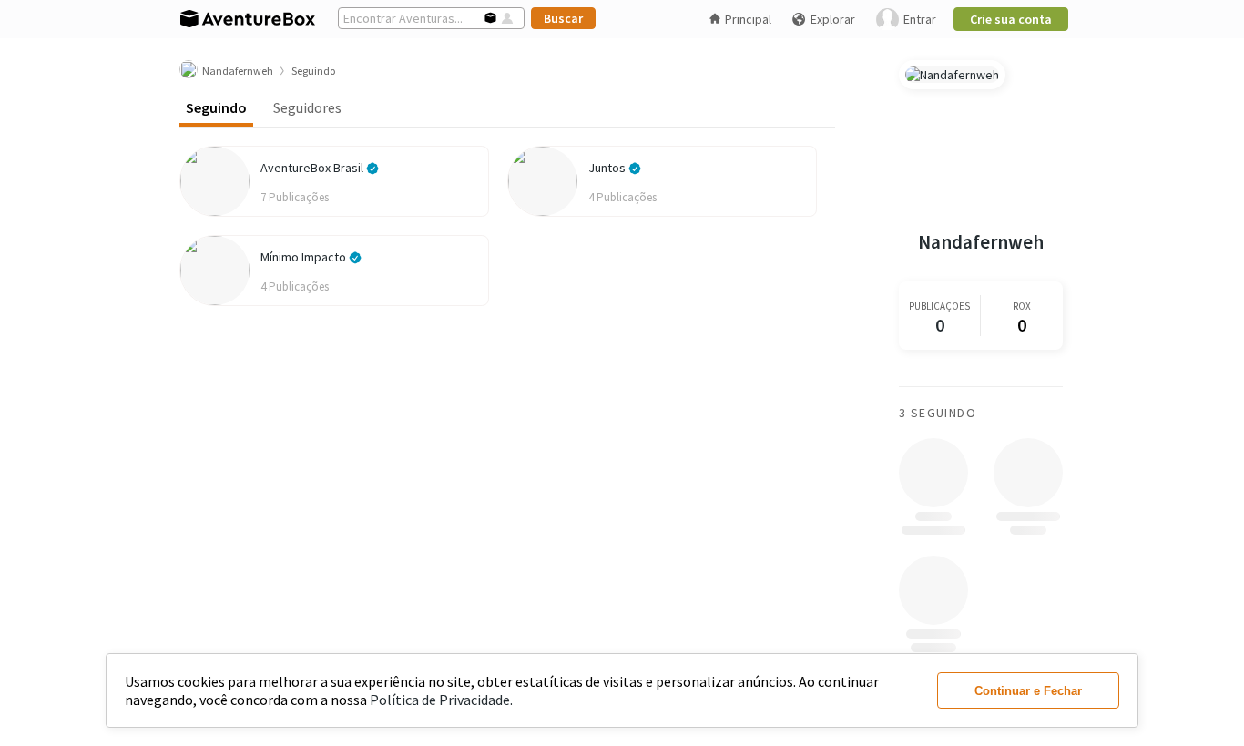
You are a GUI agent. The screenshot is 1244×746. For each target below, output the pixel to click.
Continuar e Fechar (1028, 691)
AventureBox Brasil (313, 167)
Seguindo (216, 107)
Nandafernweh (981, 242)
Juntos (608, 167)
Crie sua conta (1011, 19)
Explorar (833, 19)
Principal (748, 19)
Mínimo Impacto (304, 257)
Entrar (919, 19)
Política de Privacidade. (441, 699)
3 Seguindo (937, 412)
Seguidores (307, 107)
